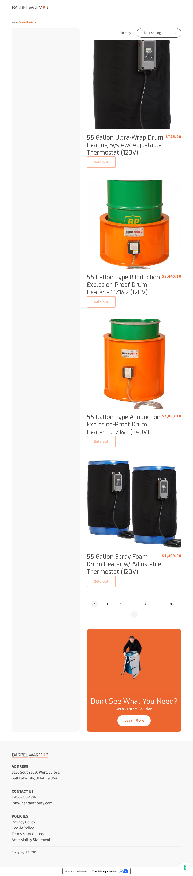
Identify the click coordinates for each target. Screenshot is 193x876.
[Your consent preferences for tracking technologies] (184, 867)
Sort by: (126, 33)
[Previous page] (94, 604)
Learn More (134, 720)
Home (15, 22)
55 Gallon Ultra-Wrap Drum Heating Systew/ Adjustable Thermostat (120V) (125, 145)
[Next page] (134, 614)
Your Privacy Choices (104, 871)
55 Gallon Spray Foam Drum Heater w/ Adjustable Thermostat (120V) (124, 564)
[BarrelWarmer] (30, 8)
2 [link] (120, 604)
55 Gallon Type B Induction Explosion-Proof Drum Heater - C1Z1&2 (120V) (123, 285)
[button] (176, 8)
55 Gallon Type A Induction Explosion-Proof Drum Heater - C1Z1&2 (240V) (124, 424)
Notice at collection (76, 871)
